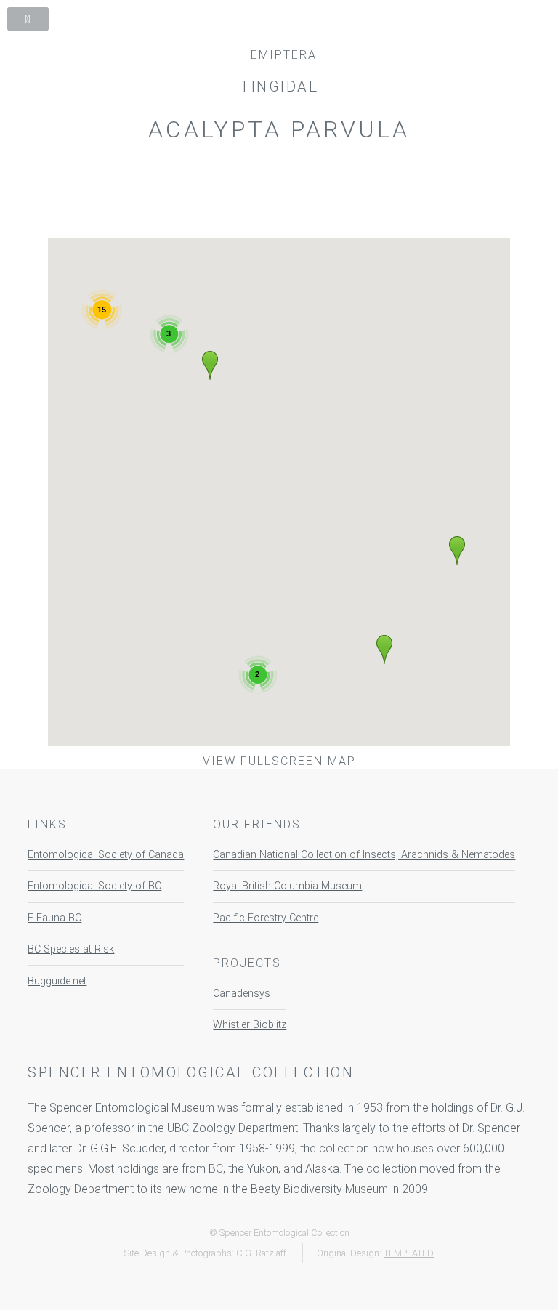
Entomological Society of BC (94, 886)
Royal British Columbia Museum (287, 886)
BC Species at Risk (71, 949)
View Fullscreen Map (279, 761)
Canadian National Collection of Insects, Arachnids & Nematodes (364, 855)
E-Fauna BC (54, 918)
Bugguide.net (57, 981)
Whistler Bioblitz (249, 1025)
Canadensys (241, 993)
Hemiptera (279, 55)
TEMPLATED (409, 1253)
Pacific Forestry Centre (265, 918)
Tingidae (279, 86)
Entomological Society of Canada (106, 855)
